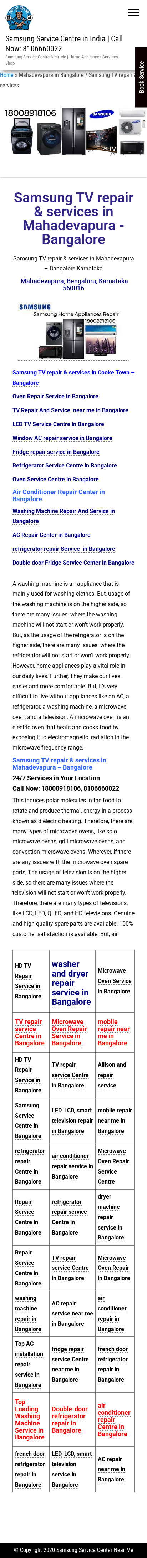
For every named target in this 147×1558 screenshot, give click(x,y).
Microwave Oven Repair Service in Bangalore (69, 1032)
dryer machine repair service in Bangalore (111, 1217)
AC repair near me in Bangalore (111, 1469)
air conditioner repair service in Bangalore (72, 1166)
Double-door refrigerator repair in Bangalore (70, 1419)
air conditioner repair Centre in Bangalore (114, 1419)
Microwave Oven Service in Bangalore (115, 981)
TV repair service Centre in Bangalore (30, 1032)
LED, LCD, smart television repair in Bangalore (72, 1120)
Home (7, 75)
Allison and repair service (112, 1075)
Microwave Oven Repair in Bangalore (114, 1268)
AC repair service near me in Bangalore (72, 1313)
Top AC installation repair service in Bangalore (29, 1364)
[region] (73, 131)
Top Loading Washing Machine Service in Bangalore (30, 1419)
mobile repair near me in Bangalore (114, 1032)
